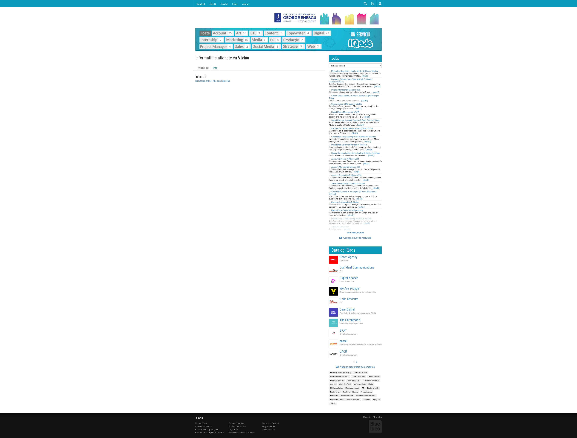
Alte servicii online (221, 80)
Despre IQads (201, 423)
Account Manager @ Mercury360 (345, 166)
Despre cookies (268, 426)
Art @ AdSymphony (340, 226)
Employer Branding (374, 344)
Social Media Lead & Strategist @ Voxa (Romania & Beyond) (353, 192)
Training (333, 403)
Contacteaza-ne (268, 429)
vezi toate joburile (355, 232)
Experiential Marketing (357, 344)
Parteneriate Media (203, 426)
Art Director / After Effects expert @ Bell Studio (352, 128)
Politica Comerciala (237, 426)
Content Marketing (358, 376)
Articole (203, 67)
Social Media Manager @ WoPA (345, 111)
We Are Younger (350, 288)
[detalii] (365, 75)
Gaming (333, 384)
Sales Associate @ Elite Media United (348, 183)
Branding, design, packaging (350, 292)
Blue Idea (377, 417)
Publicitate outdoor (337, 399)
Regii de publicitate (356, 323)
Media (373, 313)
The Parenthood (350, 320)
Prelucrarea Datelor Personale (241, 432)
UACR (343, 351)
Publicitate (344, 260)
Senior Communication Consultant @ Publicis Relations (355, 152)
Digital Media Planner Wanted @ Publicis (349, 144)
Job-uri (245, 3)
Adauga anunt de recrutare (356, 237)
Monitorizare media (352, 388)
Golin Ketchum (349, 299)
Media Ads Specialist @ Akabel (345, 202)
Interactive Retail (345, 384)
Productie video (366, 392)
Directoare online (203, 80)
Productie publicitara (350, 392)
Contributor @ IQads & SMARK (209, 432)
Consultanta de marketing (339, 376)
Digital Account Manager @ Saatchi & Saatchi (351, 218)
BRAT (343, 330)
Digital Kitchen (349, 278)
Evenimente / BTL (353, 380)
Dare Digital (347, 309)
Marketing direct (360, 384)
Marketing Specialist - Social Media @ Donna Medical (354, 70)
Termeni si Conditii (270, 423)
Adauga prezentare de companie (357, 367)
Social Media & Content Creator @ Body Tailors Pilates (355, 120)
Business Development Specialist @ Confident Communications (350, 80)
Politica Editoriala (236, 423)
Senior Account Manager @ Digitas (346, 103)
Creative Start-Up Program (206, 429)
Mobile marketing (336, 388)
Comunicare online (347, 281)
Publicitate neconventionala (365, 395)
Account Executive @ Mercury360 (346, 175)
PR (341, 271)
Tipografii (376, 399)
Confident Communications (357, 267)
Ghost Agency (348, 257)
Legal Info (233, 429)
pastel (343, 341)
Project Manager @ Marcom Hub (345, 89)
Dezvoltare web (373, 376)
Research (366, 399)
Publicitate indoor (346, 395)
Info (215, 67)
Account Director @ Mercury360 (345, 158)
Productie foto (335, 392)
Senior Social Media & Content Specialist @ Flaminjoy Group (354, 96)
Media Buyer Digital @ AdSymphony (347, 210)
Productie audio (373, 388)
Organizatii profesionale (348, 334)
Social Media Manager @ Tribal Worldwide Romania (353, 136)
